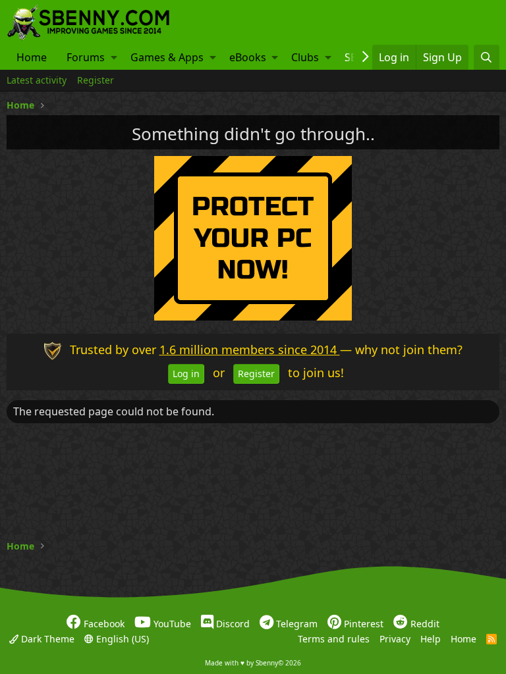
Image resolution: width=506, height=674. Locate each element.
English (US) (121, 638)
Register (95, 80)
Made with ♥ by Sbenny (253, 662)
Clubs (305, 57)
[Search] (486, 57)
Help (430, 638)
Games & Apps (167, 57)
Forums (86, 57)
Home (31, 57)
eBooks (247, 57)
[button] (114, 57)
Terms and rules (334, 638)
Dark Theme (46, 638)
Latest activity (37, 80)
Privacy (395, 638)
